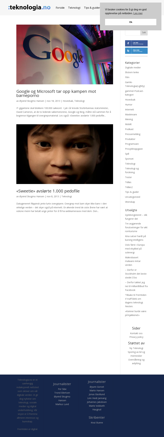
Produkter (130, 139)
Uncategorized (132, 196)
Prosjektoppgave (134, 148)
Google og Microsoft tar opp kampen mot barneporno (56, 93)
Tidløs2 (129, 187)
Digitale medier (133, 67)
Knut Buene (97, 422)
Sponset (129, 158)
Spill (127, 153)
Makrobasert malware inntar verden (133, 261)
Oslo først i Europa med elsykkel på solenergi (135, 248)
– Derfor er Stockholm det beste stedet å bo (136, 273)
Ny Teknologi (136, 348)
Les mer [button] (138, 13)
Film (127, 77)
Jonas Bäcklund (97, 394)
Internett (129, 109)
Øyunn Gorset (97, 386)
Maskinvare (131, 114)
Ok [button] (130, 22)
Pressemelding (132, 134)
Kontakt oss (136, 333)
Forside (60, 7)
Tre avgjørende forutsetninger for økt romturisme (136, 227)
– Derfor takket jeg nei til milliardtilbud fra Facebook (136, 286)
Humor (128, 104)
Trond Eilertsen (62, 392)
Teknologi (74, 7)
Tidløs (128, 182)
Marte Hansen (97, 390)
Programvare (132, 143)
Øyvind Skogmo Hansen (31, 100)
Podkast (129, 129)
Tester (128, 177)
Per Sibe (62, 389)
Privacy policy (136, 336)
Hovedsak (68, 100)
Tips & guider (92, 7)
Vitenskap (130, 201)
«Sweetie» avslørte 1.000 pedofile (48, 191)
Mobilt (128, 124)
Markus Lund (62, 404)
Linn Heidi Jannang (96, 398)
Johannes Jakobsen (97, 401)
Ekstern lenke (132, 72)
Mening (129, 119)
